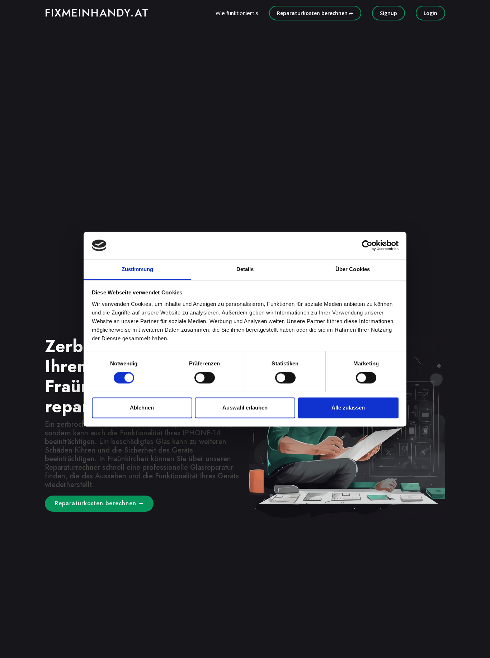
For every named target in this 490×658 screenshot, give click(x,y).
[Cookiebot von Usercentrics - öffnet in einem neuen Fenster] (367, 245)
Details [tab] (245, 269)
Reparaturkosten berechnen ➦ (315, 13)
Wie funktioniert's (237, 12)
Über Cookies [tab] (352, 269)
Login (430, 13)
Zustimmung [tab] (138, 269)
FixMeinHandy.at (97, 12)
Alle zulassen (348, 407)
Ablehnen (142, 407)
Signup (388, 13)
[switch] (204, 377)
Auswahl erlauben (245, 407)
